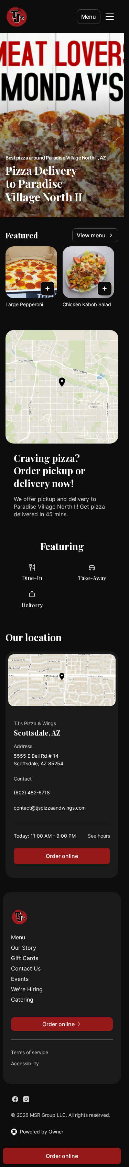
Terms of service (29, 1052)
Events (20, 978)
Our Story (23, 947)
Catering (22, 999)
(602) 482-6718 (32, 794)
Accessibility (25, 1063)
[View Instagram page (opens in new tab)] (26, 1099)
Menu (88, 16)
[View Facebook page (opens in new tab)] (15, 1099)
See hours (99, 836)
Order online (62, 856)
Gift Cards (24, 958)
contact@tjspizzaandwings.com (50, 809)
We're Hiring (27, 989)
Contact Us (26, 968)
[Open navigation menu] (110, 17)
